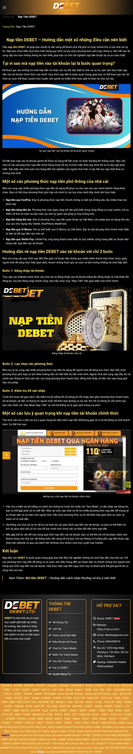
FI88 (70, 702)
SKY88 (18, 698)
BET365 (79, 702)
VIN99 (4, 739)
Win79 (3, 727)
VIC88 (71, 731)
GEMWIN (77, 706)
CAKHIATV (58, 747)
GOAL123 (116, 714)
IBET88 (13, 739)
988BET (127, 739)
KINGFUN (64, 706)
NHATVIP (39, 706)
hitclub (88, 727)
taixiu (130, 727)
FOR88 (26, 714)
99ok (75, 727)
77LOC (111, 743)
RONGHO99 (124, 735)
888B (119, 702)
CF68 (53, 739)
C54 (127, 706)
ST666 (106, 735)
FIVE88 (57, 698)
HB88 (16, 710)
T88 (95, 689)
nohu (115, 693)
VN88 (88, 689)
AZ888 (127, 714)
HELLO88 (52, 706)
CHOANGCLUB (122, 689)
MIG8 (119, 743)
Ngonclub (41, 727)
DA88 (98, 702)
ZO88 (117, 698)
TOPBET (124, 718)
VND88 (117, 731)
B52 (75, 714)
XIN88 (127, 702)
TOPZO (8, 693)
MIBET (79, 689)
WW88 (98, 706)
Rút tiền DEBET (35, 578)
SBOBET (61, 702)
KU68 (125, 731)
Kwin (11, 727)
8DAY (67, 714)
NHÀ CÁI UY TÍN (26, 702)
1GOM (47, 747)
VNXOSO (30, 722)
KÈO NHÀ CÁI (45, 702)
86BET (127, 743)
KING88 (19, 706)
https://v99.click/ (116, 727)
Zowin (128, 722)
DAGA (95, 714)
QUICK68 (6, 685)
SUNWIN (64, 685)
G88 (110, 731)
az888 (121, 722)
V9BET (7, 710)
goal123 (30, 727)
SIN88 (8, 698)
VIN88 (35, 698)
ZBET (27, 698)
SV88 (94, 718)
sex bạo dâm (91, 747)
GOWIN (18, 685)
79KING (21, 718)
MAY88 (114, 747)
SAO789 (35, 710)
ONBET (89, 706)
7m (93, 743)
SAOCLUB (79, 698)
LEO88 (31, 718)
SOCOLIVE (27, 747)
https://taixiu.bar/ (14, 731)
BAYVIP (46, 743)
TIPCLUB (109, 702)
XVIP (109, 689)
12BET (105, 714)
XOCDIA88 (49, 693)
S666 (45, 710)
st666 (28, 731)
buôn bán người (74, 747)
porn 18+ (104, 747)
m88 (81, 727)
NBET (40, 722)
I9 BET (16, 689)
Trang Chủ (8, 16)
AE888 (38, 693)
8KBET (89, 702)
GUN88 (6, 743)
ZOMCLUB (43, 739)
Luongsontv (17, 735)
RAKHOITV (6, 747)
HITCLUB (126, 685)
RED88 (69, 689)
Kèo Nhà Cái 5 (82, 743)
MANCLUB (38, 714)
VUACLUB (35, 743)
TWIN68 (22, 739)
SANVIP (16, 743)
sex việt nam (53, 751)
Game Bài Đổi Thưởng (70, 693)
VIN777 (46, 689)
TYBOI (55, 743)
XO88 (67, 718)
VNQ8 (114, 735)
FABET (85, 718)
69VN (28, 706)
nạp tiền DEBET (17, 47)
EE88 (50, 714)
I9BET (7, 689)
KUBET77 (100, 685)
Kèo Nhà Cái (67, 743)
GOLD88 (52, 685)
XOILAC (38, 747)
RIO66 (70, 739)
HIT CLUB (113, 685)
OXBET (9, 706)
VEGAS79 (101, 743)
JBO (54, 689)
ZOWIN (28, 693)
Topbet (54, 731)
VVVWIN (10, 718)
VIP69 (24, 743)
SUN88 (62, 739)
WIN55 (58, 714)
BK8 (61, 689)
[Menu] (4, 7)
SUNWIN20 (77, 685)
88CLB (25, 710)
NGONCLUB (115, 739)
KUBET (90, 685)
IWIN (4, 702)
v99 (104, 727)
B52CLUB (125, 693)
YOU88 (49, 722)
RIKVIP (96, 739)
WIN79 (73, 751)
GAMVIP (40, 685)
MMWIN (28, 685)
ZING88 (32, 739)
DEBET (21, 557)
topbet (51, 727)
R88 (102, 689)
